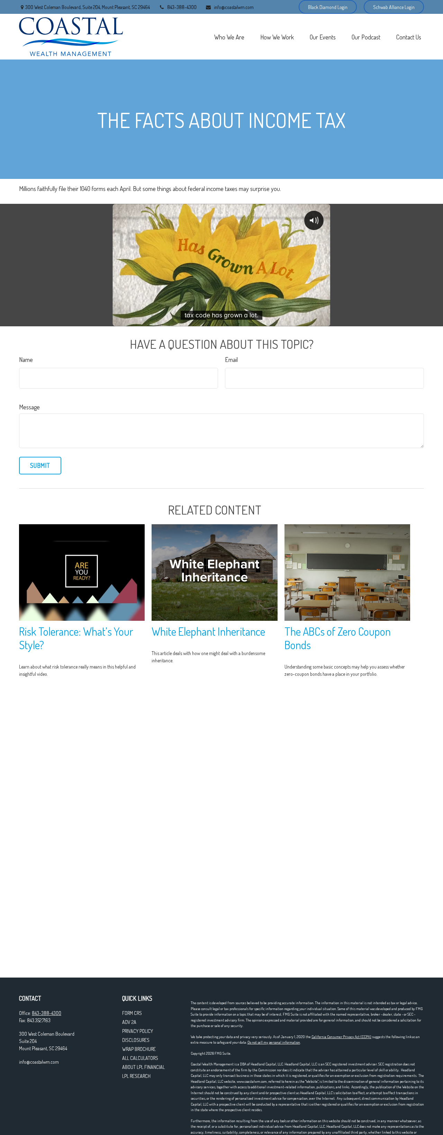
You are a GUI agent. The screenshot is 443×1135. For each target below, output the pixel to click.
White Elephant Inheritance (208, 631)
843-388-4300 (182, 7)
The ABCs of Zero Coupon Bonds (337, 638)
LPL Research (136, 1076)
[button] (229, 36)
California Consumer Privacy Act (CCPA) (341, 1036)
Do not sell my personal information (273, 1042)
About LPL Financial (143, 1067)
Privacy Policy (137, 1031)
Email (231, 359)
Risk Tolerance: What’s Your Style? (76, 638)
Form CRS (132, 1013)
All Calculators (140, 1058)
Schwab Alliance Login (394, 7)
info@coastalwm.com (234, 7)
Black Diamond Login (327, 7)
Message (29, 407)
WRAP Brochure (139, 1049)
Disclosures (136, 1040)
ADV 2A (129, 1022)
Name (26, 359)
